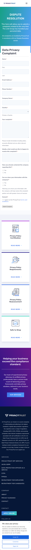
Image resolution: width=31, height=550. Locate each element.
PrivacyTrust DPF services (12, 461)
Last (3, 75)
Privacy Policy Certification (15, 237)
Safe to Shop (15, 330)
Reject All (15, 546)
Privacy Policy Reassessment (15, 301)
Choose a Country (7, 115)
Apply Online (9, 513)
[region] (15, 535)
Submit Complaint (7, 206)
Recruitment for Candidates (13, 483)
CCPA (3, 473)
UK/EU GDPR (6, 464)
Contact (5, 501)
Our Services (15, 395)
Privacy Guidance (9, 498)
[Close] (29, 522)
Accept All (15, 537)
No (5, 172)
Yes (5, 170)
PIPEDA (4, 477)
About (4, 494)
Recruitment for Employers (13, 480)
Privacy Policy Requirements (15, 268)
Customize (15, 542)
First (3, 67)
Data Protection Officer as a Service (13, 469)
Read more (15, 245)
